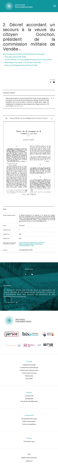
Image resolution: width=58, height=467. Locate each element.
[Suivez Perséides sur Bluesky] (32, 274)
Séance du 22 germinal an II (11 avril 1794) (21, 65)
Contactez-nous (29, 441)
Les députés (29, 398)
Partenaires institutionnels (29, 370)
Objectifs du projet (29, 365)
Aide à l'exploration (29, 421)
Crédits (29, 461)
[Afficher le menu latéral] (6, 118)
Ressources (29, 376)
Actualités (29, 378)
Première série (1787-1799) (15, 57)
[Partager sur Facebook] (50, 82)
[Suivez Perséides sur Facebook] (25, 274)
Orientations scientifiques (29, 367)
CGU (29, 454)
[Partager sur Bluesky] (54, 82)
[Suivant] (32, 190)
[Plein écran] (51, 118)
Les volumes (29, 396)
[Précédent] (26, 190)
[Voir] (20, 48)
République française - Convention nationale (23, 62)
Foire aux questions (29, 424)
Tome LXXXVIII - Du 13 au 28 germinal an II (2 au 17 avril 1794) (28, 59)
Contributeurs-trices (29, 373)
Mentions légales (29, 458)
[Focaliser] (53, 98)
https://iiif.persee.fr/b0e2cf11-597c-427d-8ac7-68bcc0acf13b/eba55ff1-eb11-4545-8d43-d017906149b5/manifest (32, 244)
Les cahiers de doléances (29, 401)
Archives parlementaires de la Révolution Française (24, 54)
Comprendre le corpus (29, 418)
